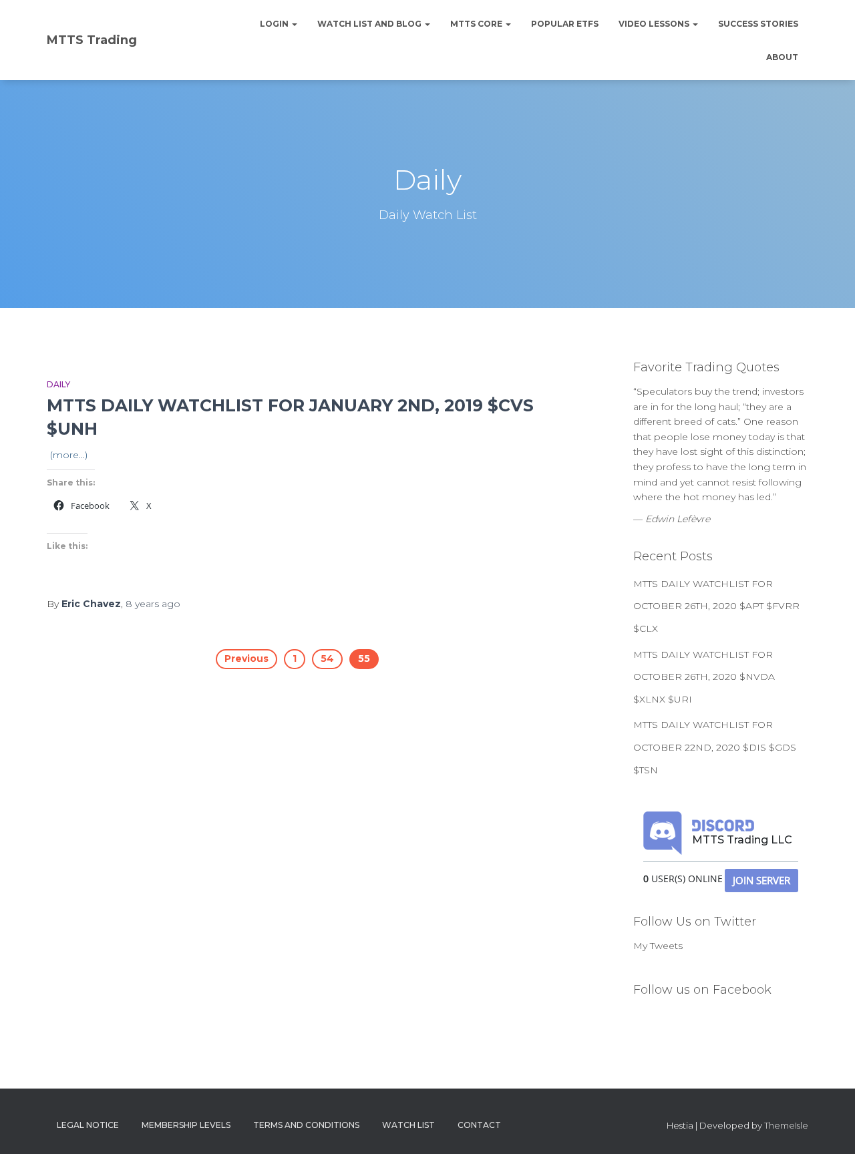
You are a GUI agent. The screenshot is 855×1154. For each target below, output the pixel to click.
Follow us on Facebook (702, 989)
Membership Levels (186, 1125)
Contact (479, 1125)
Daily (58, 384)
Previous (246, 658)
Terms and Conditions (306, 1125)
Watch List (408, 1125)
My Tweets (658, 946)
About (782, 57)
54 (327, 658)
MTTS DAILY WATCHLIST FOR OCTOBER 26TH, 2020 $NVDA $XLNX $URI (704, 676)
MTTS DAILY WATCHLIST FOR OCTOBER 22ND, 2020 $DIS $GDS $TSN (714, 747)
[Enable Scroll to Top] (829, 1127)
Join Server (761, 880)
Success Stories (758, 24)
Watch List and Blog (370, 24)
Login (275, 24)
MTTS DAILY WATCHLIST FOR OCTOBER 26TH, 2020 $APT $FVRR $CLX (716, 606)
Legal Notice (88, 1125)
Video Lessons (655, 24)
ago (153, 604)
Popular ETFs (564, 24)
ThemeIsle (786, 1125)
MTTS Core (477, 24)
